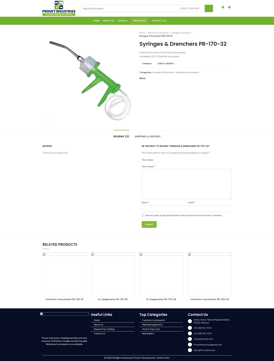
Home (142, 32)
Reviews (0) (121, 136)
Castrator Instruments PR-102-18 (64, 299)
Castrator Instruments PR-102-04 (209, 299)
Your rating (147, 159)
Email (191, 202)
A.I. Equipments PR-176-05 (113, 299)
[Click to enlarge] (49, 117)
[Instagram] (226, 21)
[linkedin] (230, 21)
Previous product (223, 34)
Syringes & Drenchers (181, 32)
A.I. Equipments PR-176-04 (161, 299)
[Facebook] (222, 21)
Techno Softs (163, 357)
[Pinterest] (157, 78)
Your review (148, 166)
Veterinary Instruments (158, 32)
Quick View (84, 257)
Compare (147, 63)
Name (145, 202)
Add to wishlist (166, 63)
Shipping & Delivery (147, 136)
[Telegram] (165, 78)
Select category (190, 8)
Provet (137, 357)
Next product (230, 34)
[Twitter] (153, 78)
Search (209, 8)
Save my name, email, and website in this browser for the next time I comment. (183, 215)
